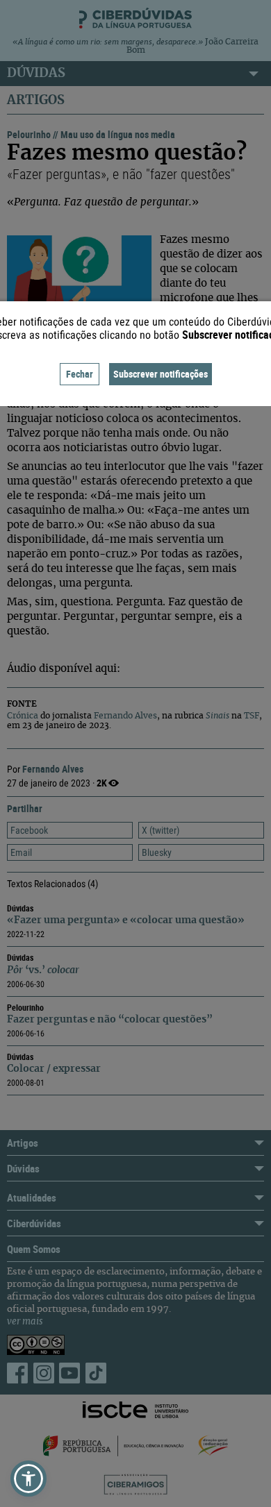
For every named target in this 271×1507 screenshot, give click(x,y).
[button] (28, 1478)
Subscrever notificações (160, 373)
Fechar (79, 373)
